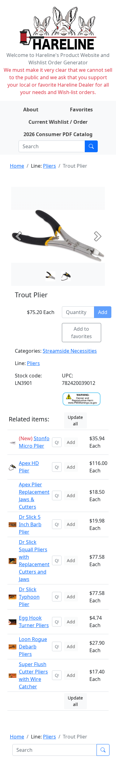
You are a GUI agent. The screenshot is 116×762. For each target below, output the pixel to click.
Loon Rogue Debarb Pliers (33, 646)
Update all (75, 420)
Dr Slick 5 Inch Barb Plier (30, 524)
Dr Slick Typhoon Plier (29, 597)
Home (17, 165)
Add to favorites (81, 332)
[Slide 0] (50, 276)
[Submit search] (91, 146)
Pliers (49, 165)
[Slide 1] (66, 276)
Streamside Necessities (70, 350)
